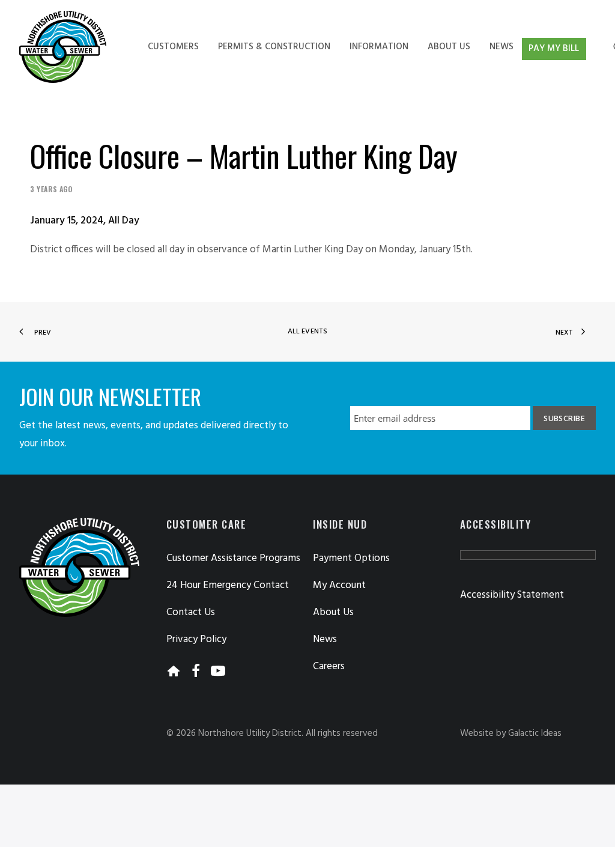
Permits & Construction (274, 47)
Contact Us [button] (190, 612)
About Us (449, 47)
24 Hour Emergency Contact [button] (227, 585)
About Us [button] (333, 612)
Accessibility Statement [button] (512, 595)
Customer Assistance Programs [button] (233, 558)
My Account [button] (339, 585)
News (501, 47)
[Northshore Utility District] (62, 47)
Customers (173, 47)
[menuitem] (173, 47)
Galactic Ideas (535, 733)
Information (379, 47)
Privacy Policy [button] (196, 639)
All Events (307, 332)
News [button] (325, 639)
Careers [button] (329, 666)
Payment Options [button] (351, 558)
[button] (173, 674)
